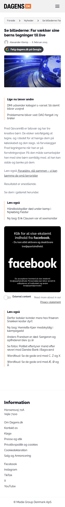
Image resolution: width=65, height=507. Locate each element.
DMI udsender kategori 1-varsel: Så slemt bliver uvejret (33, 107)
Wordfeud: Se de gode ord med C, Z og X (33, 355)
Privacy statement (50, 302)
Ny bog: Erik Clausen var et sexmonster (32, 218)
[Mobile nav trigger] (57, 6)
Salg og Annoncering (17, 455)
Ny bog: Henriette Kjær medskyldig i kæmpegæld (30, 329)
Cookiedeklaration (15, 450)
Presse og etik (13, 439)
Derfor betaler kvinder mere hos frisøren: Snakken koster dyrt (33, 319)
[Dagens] (27, 6)
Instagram (10, 469)
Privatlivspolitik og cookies (21, 444)
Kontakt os (11, 428)
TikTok (8, 475)
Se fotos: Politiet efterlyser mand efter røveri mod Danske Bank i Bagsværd (31, 348)
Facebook (10, 464)
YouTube (10, 486)
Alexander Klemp (19, 42)
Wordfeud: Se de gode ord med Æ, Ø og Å (33, 363)
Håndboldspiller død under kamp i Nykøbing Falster (29, 210)
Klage (7, 433)
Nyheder (28, 20)
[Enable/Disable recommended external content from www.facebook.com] (7, 297)
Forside (11, 20)
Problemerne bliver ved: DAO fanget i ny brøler (32, 116)
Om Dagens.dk (13, 422)
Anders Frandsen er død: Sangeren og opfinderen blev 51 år (31, 338)
